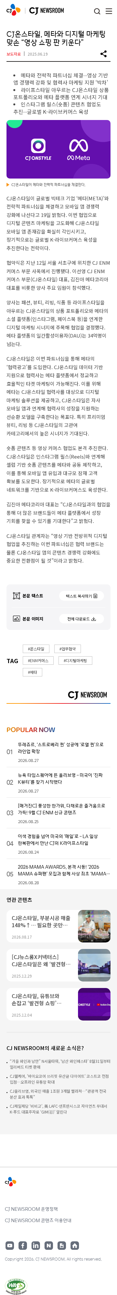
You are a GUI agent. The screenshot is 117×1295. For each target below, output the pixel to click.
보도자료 (13, 54)
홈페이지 (75, 1245)
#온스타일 (36, 648)
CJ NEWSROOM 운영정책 (31, 1209)
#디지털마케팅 (75, 660)
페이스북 (23, 1245)
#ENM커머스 (38, 660)
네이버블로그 (49, 1245)
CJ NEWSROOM (13, 10)
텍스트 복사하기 (79, 596)
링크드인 (36, 1245)
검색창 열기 (97, 11)
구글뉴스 (62, 1245)
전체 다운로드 (78, 618)
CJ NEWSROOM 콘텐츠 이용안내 (38, 1220)
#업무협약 (67, 648)
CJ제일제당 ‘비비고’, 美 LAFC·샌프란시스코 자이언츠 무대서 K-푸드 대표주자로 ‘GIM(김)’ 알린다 (58, 1109)
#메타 (32, 672)
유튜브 (10, 1245)
